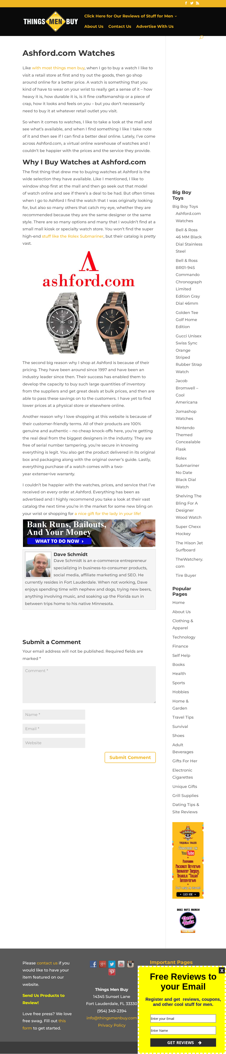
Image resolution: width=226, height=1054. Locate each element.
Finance (180, 646)
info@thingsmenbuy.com (112, 1018)
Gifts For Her (184, 761)
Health (179, 673)
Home (178, 602)
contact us (47, 963)
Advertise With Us (155, 27)
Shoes (178, 735)
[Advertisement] (199, 114)
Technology (183, 637)
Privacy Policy (112, 1025)
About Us (94, 27)
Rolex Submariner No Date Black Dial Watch (187, 472)
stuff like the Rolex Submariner (73, 236)
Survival (180, 726)
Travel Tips (183, 717)
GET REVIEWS (181, 1042)
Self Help (181, 655)
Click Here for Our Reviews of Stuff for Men (128, 17)
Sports (178, 682)
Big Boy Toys (185, 206)
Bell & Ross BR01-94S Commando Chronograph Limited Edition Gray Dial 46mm (189, 282)
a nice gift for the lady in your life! (108, 513)
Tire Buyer (186, 575)
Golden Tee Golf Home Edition (187, 319)
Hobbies (180, 692)
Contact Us (119, 27)
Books (178, 664)
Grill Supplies (185, 795)
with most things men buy (58, 68)
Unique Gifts (184, 786)
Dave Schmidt (71, 554)
